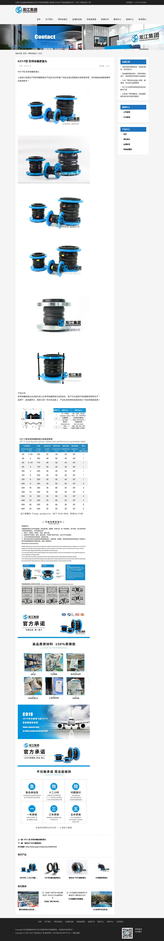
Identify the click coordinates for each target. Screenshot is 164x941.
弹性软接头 (62, 19)
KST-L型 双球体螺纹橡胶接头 (35, 839)
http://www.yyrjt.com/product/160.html (41, 847)
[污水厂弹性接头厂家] (26, 10)
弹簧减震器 (91, 19)
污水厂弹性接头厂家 (36, 933)
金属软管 (126, 144)
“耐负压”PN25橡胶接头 (33, 843)
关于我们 (49, 19)
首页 (39, 19)
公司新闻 (126, 112)
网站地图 (76, 933)
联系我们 (142, 19)
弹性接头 (126, 139)
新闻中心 (130, 19)
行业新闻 (126, 117)
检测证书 (105, 19)
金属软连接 (77, 19)
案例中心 (117, 19)
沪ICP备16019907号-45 (61, 933)
